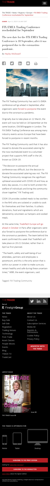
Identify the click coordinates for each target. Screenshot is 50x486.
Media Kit (31, 326)
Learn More (6, 474)
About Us (31, 316)
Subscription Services (36, 323)
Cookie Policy (33, 335)
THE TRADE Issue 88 (9, 415)
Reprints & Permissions (32, 331)
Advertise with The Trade (38, 347)
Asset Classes (8, 340)
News (4, 316)
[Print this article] (36, 63)
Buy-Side (6, 320)
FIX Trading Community (21, 280)
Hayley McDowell (13, 53)
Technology (7, 333)
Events (5, 347)
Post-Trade (7, 337)
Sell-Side (6, 323)
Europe (4, 21)
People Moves (8, 343)
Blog (4, 350)
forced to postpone (27, 108)
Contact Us (32, 320)
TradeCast (6, 357)
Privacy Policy (33, 339)
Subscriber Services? (17, 465)
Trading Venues (9, 330)
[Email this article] (28, 63)
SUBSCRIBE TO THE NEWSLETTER (25, 469)
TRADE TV (6, 353)
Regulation (7, 326)
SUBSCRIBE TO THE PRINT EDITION (25, 460)
